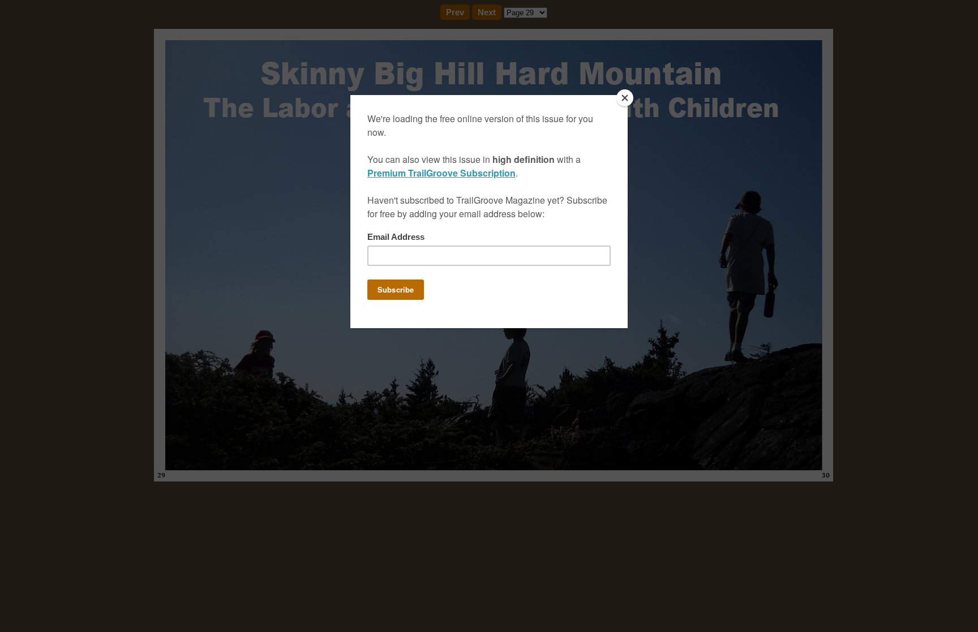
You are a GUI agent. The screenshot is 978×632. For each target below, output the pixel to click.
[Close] (624, 97)
